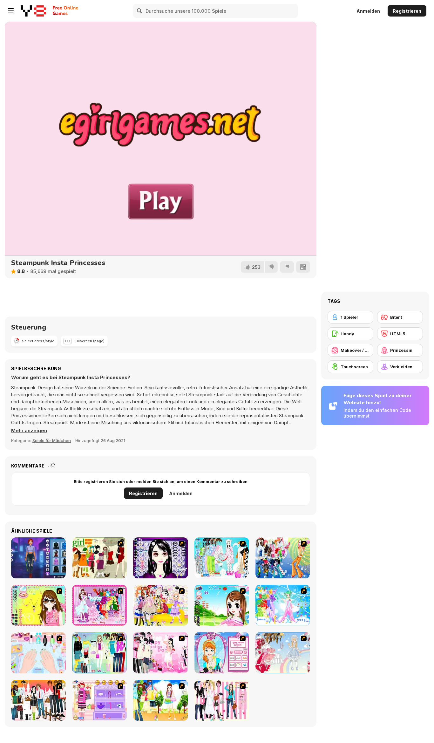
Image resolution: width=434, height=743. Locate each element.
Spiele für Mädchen (51, 440)
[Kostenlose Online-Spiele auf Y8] (33, 11)
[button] (29, 430)
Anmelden (368, 11)
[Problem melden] (287, 267)
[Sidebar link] (10, 10)
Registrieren (407, 11)
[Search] (140, 11)
